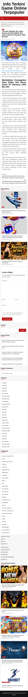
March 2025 (5, 420)
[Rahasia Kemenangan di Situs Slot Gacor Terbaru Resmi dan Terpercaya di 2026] (14, 225)
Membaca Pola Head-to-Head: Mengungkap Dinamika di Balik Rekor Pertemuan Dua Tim (12, 358)
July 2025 (4, 409)
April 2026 (4, 390)
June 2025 (4, 412)
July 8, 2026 (9, 687)
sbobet (3, 480)
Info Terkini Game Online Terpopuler (14, 8)
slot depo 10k (5, 488)
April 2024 (4, 438)
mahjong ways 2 (4, 547)
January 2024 (5, 441)
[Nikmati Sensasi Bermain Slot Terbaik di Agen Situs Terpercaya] (14, 200)
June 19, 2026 (9, 213)
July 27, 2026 (9, 638)
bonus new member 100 (7, 456)
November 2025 (6, 398)
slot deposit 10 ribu (5, 536)
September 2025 (6, 404)
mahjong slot (5, 472)
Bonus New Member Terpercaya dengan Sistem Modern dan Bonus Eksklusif (13, 341)
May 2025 (4, 414)
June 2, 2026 (9, 239)
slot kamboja (5, 502)
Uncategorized (5, 532)
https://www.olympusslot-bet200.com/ (12, 70)
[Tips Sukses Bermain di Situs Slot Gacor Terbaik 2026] (14, 251)
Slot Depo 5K (5, 494)
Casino (3, 458)
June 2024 (4, 433)
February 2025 (5, 422)
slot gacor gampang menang (7, 556)
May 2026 (4, 388)
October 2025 (5, 401)
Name (4, 299)
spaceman (4, 524)
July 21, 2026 (9, 663)
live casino (4, 467)
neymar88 (4, 475)
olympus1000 (5, 478)
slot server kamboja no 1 (7, 510)
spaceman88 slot (6, 529)
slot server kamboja (6, 508)
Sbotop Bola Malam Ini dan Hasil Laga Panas (12, 364)
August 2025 (5, 406)
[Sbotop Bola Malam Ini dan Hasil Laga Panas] (14, 675)
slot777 (4, 516)
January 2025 (5, 425)
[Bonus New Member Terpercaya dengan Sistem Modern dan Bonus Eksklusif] (14, 574)
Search (3, 325)
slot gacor (4, 497)
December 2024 (6, 428)
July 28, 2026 (9, 613)
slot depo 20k (5, 491)
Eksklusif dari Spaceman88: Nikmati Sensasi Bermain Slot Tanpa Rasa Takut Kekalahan (13, 176)
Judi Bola (4, 464)
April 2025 (4, 417)
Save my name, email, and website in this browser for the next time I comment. (12, 313)
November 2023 (6, 446)
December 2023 (6, 444)
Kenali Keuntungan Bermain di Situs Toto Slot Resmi (13, 347)
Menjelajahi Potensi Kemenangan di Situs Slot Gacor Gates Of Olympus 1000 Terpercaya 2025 (14, 181)
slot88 (3, 519)
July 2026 (4, 382)
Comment (5, 280)
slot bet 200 (5, 486)
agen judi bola (4, 543)
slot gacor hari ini (6, 499)
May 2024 (4, 436)
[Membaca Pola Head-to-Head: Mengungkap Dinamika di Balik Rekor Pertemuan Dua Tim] (14, 650)
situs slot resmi (4, 552)
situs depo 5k (4, 559)
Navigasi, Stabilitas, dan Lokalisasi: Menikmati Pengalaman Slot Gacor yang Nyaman (12, 353)
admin (4, 39)
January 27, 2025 (10, 39)
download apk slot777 (7, 461)
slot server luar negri (7, 513)
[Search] (26, 18)
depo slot (3, 541)
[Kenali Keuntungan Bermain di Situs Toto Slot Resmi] (14, 599)
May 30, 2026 (9, 264)
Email (16, 299)
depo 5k (3, 538)
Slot (3, 29)
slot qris (4, 505)
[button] (2, 18)
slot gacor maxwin (5, 549)
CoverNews (20, 693)
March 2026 (5, 393)
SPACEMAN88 (5, 527)
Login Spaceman (6, 469)
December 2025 (6, 396)
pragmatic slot (4, 554)
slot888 (4, 521)
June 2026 (4, 385)
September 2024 (6, 430)
